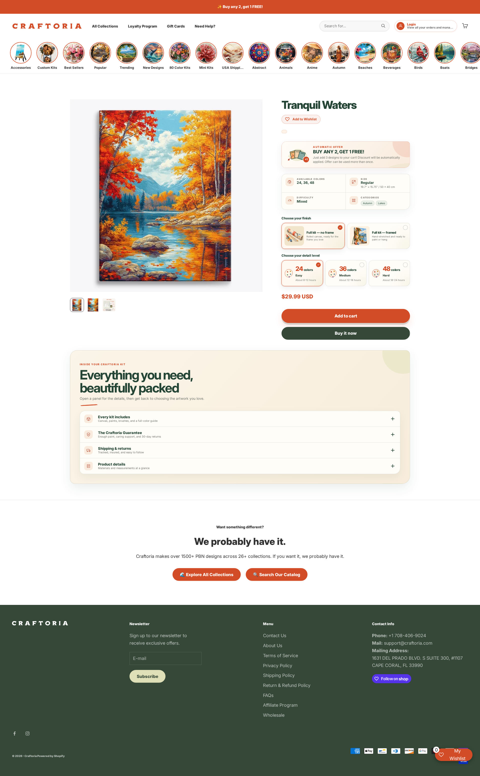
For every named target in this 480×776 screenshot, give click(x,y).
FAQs (268, 695)
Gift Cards (176, 26)
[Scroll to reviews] (284, 131)
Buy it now (346, 333)
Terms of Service (280, 655)
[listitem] (21, 56)
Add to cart (345, 315)
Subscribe (147, 676)
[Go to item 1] (77, 305)
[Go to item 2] (93, 305)
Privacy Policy (277, 665)
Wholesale (273, 715)
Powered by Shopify (51, 756)
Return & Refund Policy (286, 685)
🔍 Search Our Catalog (276, 574)
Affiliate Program (280, 705)
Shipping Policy (279, 675)
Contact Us (274, 635)
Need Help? (205, 26)
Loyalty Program (142, 26)
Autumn (367, 203)
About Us (272, 645)
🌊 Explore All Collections (207, 574)
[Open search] (383, 26)
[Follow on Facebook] (14, 733)
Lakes (381, 203)
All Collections (105, 26)
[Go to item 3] (109, 305)
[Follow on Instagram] (27, 733)
